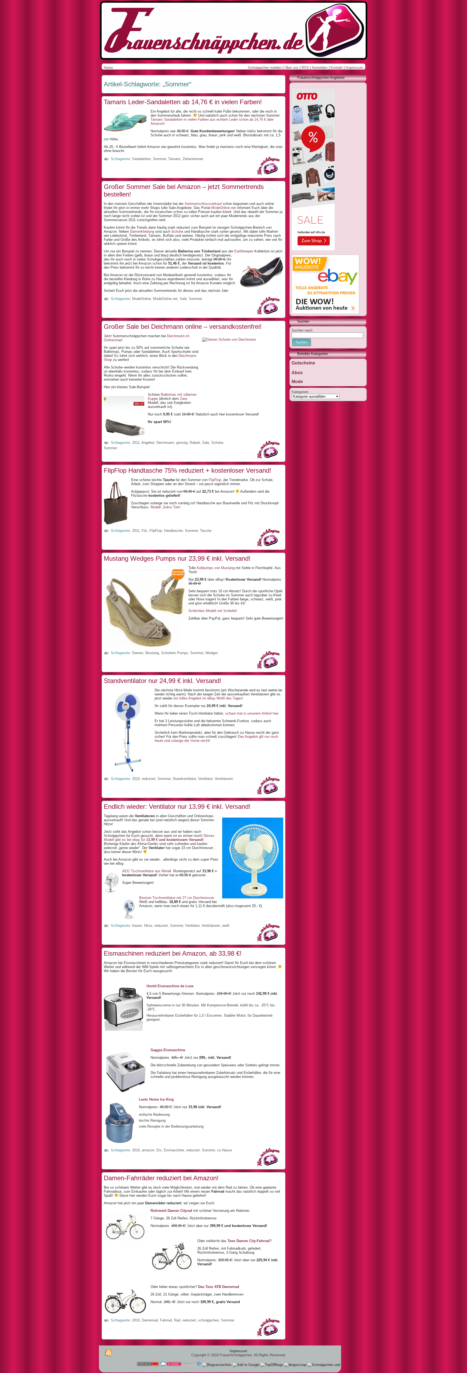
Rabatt (195, 443)
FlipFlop (215, 480)
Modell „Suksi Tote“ (166, 507)
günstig (182, 443)
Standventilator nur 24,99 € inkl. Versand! (162, 680)
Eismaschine (174, 1150)
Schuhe (176, 231)
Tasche (205, 531)
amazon (148, 1150)
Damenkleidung (142, 231)
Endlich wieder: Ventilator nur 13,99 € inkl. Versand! (177, 806)
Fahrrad (166, 1320)
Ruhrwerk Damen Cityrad (171, 1211)
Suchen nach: (302, 330)
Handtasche (173, 531)
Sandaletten (141, 159)
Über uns (292, 68)
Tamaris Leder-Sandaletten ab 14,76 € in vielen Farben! (183, 102)
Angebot (147, 443)
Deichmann (165, 443)
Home (108, 68)
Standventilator (184, 779)
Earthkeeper (243, 251)
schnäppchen (208, 1320)
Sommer (159, 159)
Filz (144, 531)
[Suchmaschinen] (191, 1365)
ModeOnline (141, 299)
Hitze (148, 926)
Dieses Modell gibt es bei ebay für (159, 838)
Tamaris (174, 159)
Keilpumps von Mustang (216, 568)
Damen (137, 653)
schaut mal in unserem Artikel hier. (252, 713)
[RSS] (108, 1353)
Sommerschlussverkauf (204, 204)
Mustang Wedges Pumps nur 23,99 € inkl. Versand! (177, 558)
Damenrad (150, 1320)
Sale (183, 299)
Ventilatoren (224, 779)
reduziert (148, 779)
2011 (135, 443)
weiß (225, 926)
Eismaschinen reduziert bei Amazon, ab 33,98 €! (173, 953)
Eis (159, 1150)
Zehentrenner (193, 159)
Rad (177, 1320)
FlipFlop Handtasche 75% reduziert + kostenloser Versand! (187, 470)
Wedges (211, 653)
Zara (183, 399)
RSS (305, 68)
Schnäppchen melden (265, 68)
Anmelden (320, 68)
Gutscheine (303, 363)
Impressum (354, 68)
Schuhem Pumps (174, 653)
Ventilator (205, 779)
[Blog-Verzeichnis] (170, 1365)
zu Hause (224, 1150)
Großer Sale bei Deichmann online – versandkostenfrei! (183, 326)
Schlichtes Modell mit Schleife (212, 611)
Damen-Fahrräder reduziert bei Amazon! (161, 1178)
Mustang (152, 653)
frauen (137, 926)
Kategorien (300, 392)
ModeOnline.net (223, 208)
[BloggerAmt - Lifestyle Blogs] (217, 1365)
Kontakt (337, 68)
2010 (136, 779)
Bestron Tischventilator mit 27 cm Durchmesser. (177, 898)
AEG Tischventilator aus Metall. (147, 871)
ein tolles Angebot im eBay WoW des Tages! (208, 698)
